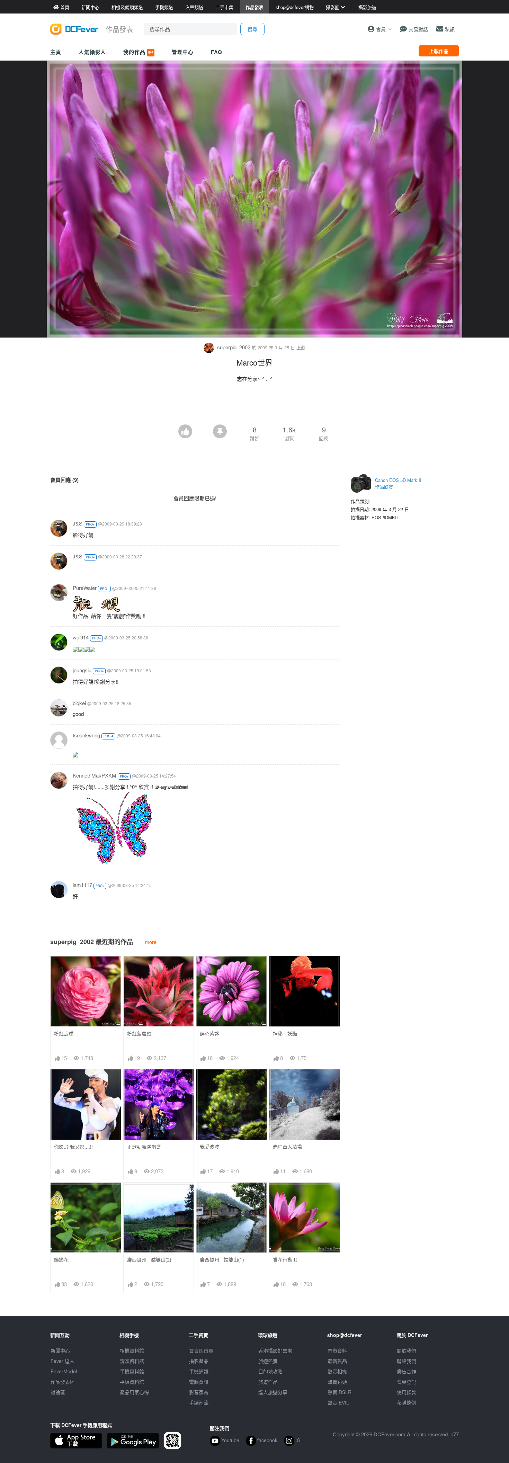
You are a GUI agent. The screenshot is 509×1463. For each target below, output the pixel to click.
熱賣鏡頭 (337, 1381)
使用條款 (406, 1392)
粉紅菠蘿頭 (139, 1033)
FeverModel (64, 1371)
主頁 (55, 52)
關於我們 (406, 1350)
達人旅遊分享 (272, 1392)
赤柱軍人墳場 (287, 1146)
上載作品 (438, 50)
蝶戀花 (61, 1259)
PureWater (85, 587)
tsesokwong (86, 735)
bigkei (79, 703)
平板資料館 (132, 1381)
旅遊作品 (268, 1381)
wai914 (81, 637)
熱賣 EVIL (338, 1402)
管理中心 (183, 52)
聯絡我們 (406, 1360)
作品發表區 (63, 1381)
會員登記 (406, 1381)
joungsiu (82, 670)
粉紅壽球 (63, 1033)
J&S (77, 523)
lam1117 (82, 884)
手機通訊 (198, 1371)
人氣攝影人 (92, 52)
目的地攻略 (270, 1371)
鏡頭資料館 (132, 1360)
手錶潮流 (198, 1402)
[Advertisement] (254, 405)
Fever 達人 (62, 1360)
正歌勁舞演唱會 (144, 1146)
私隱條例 (406, 1402)
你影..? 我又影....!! (73, 1146)
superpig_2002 (234, 347)
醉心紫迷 (209, 1033)
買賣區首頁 (201, 1350)
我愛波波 (209, 1146)
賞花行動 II (285, 1259)
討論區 (58, 1392)
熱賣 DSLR (339, 1392)
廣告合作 (406, 1371)
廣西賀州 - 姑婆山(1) (222, 1259)
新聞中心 (60, 1350)
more (151, 941)
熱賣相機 (337, 1371)
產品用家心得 (134, 1392)
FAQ (216, 52)
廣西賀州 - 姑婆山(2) (149, 1259)
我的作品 (138, 52)
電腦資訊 (198, 1381)
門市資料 (337, 1350)
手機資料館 (132, 1371)
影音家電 (198, 1392)
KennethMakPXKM (94, 775)
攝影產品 (198, 1360)
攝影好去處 (275, 1350)
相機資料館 (132, 1350)
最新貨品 (337, 1360)
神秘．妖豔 (285, 1033)
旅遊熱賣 (268, 1360)
